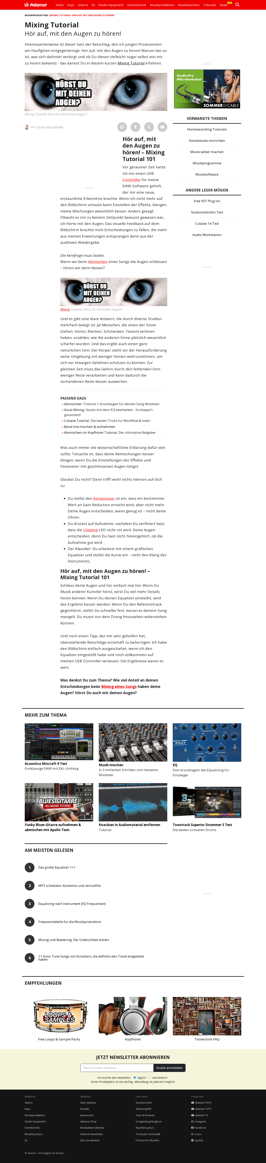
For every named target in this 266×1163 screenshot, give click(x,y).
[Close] (205, 527)
